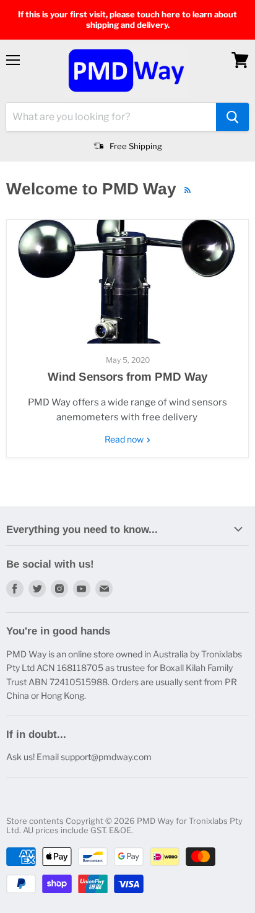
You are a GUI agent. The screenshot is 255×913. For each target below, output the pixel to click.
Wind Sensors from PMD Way (127, 376)
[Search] (232, 117)
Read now (125, 439)
